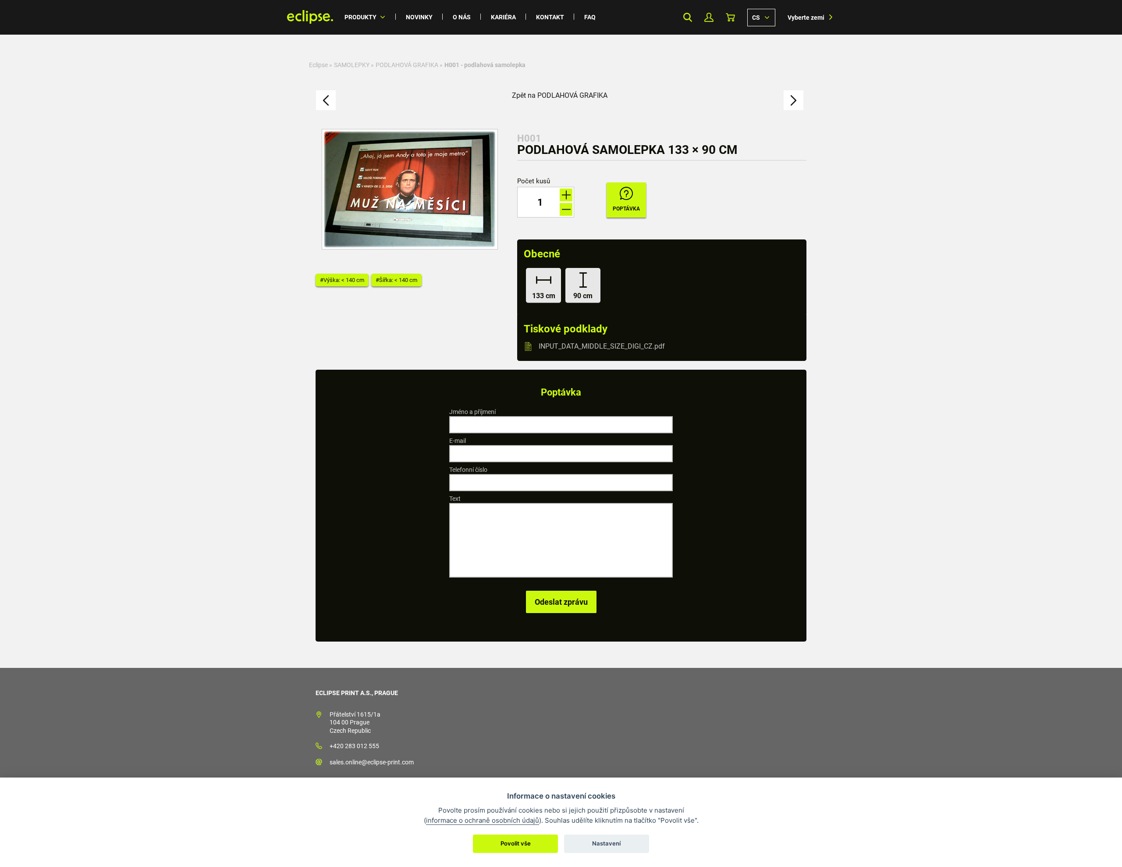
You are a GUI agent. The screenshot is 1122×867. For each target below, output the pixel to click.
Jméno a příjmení (472, 412)
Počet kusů (533, 181)
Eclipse (318, 64)
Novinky (419, 17)
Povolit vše (516, 843)
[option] (409, 189)
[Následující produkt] (793, 100)
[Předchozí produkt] (326, 100)
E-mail (457, 441)
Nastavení (606, 843)
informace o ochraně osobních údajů (482, 820)
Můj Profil (709, 17)
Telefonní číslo (468, 470)
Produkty (360, 17)
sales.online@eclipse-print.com (372, 762)
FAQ (590, 17)
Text (455, 499)
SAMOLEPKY (351, 64)
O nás (462, 17)
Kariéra (503, 17)
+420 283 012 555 (354, 745)
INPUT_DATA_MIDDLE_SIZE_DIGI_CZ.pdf (602, 346)
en (761, 17)
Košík (730, 17)
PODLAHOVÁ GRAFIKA (407, 64)
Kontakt (550, 17)
